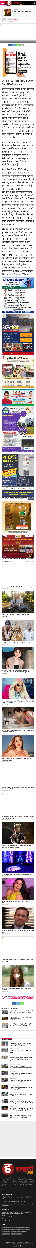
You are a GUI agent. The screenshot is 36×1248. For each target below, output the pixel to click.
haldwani (20, 996)
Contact (4, 1218)
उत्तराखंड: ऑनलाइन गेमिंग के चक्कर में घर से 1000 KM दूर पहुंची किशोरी (21, 1018)
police (13, 997)
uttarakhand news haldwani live (11, 1229)
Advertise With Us (7, 1217)
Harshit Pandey (13, 19)
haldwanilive (6, 997)
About (3, 1215)
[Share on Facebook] (10, 45)
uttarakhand (19, 997)
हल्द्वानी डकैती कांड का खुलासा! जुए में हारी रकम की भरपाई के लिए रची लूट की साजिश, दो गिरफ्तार (21, 1011)
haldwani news (29, 996)
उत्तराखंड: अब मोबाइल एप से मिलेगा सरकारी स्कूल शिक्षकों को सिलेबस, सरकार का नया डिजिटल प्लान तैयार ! (17, 1213)
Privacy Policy (6, 1220)
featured (14, 996)
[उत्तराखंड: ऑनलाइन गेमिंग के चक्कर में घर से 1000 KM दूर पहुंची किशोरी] (5, 1018)
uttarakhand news (8, 998)
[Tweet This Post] (14, 45)
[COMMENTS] (26, 45)
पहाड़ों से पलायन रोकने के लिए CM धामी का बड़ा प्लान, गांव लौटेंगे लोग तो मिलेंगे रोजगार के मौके (21, 1024)
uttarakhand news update (13, 1000)
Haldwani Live (20, 1241)
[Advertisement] (18, 1139)
